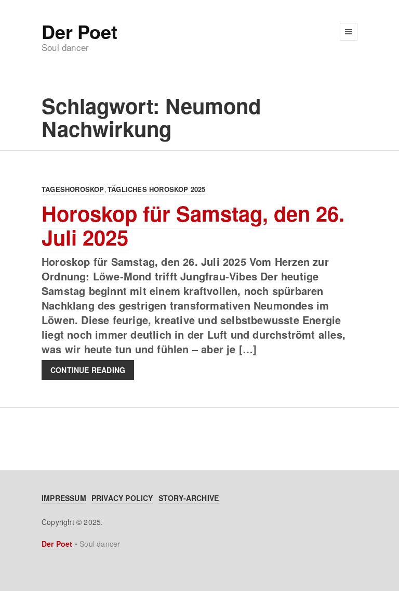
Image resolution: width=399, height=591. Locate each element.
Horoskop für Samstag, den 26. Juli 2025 (193, 225)
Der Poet (79, 31)
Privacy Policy (122, 498)
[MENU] (348, 32)
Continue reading (87, 370)
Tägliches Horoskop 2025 (157, 189)
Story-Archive (188, 498)
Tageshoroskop (73, 189)
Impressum (64, 498)
